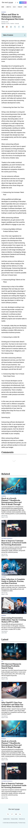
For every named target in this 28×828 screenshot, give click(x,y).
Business (3, 12)
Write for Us (22, 818)
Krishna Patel (4, 21)
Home (2, 6)
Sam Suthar (4, 515)
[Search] (17, 2)
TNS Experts (4, 631)
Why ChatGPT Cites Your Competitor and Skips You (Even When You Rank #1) (12, 704)
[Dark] (15, 2)
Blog (14, 6)
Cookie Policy (6, 818)
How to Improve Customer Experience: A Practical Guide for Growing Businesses (13, 542)
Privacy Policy (14, 818)
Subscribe (22, 2)
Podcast (20, 6)
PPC (2, 661)
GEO (2, 700)
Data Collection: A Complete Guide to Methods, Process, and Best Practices (13, 581)
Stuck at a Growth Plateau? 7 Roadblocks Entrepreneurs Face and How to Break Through (11, 501)
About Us (8, 6)
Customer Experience (6, 538)
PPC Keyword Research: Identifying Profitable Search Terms (11, 666)
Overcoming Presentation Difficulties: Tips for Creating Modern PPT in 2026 (13, 620)
